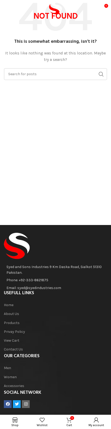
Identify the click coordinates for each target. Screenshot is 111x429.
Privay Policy (14, 331)
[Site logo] (55, 7)
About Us (11, 314)
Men (7, 368)
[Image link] (17, 245)
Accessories (14, 386)
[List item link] (53, 280)
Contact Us (13, 349)
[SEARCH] (101, 74)
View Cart (11, 340)
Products (12, 323)
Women (10, 377)
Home (8, 305)
